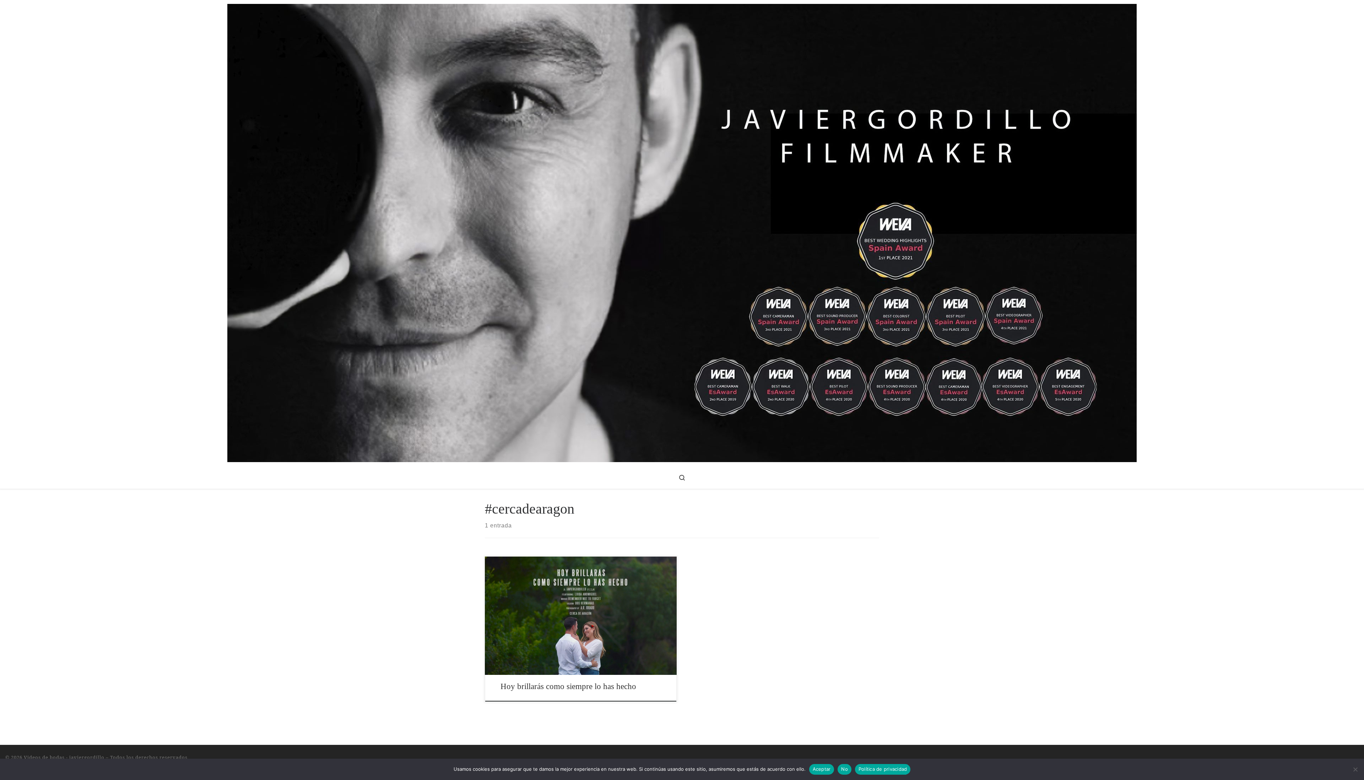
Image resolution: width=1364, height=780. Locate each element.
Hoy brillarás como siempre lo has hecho (568, 686)
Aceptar (822, 769)
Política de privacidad (883, 769)
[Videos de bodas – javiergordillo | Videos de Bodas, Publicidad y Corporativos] (682, 231)
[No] (1355, 769)
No (844, 769)
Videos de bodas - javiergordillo (64, 757)
